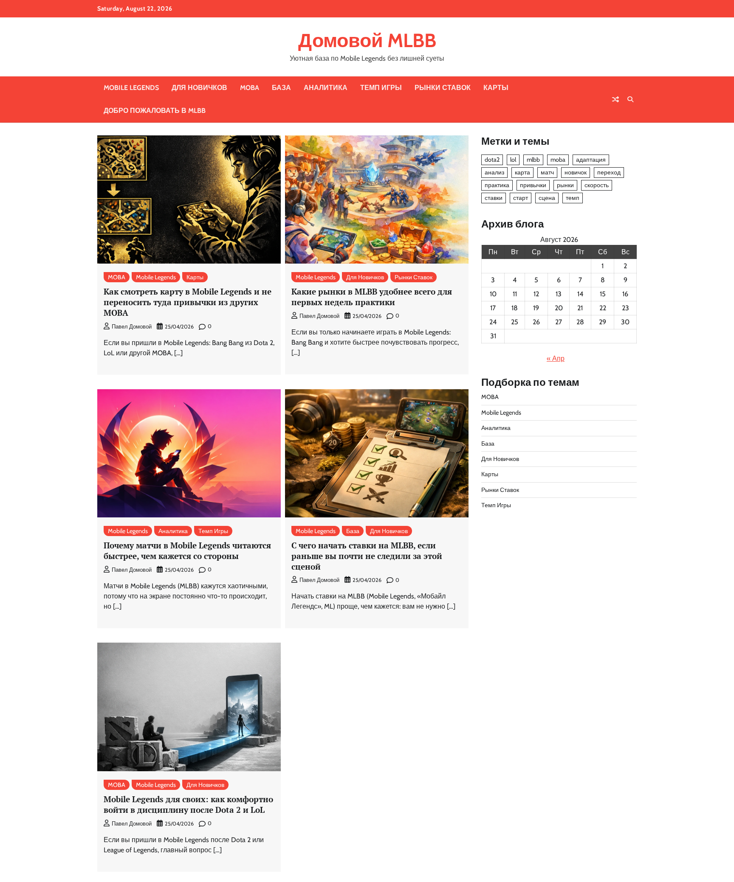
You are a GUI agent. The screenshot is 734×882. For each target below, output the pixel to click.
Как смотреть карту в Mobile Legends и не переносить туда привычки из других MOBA (187, 302)
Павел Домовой (132, 326)
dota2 (492, 159)
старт (520, 198)
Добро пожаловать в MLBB (155, 111)
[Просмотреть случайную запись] (615, 99)
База (281, 88)
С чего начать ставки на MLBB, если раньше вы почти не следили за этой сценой (366, 556)
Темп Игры (381, 88)
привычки (533, 185)
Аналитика (325, 88)
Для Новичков (199, 88)
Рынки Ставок (443, 88)
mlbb (533, 159)
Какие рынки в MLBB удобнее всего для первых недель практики (371, 296)
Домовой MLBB (367, 40)
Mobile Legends (131, 88)
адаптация (591, 159)
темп (572, 198)
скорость (596, 185)
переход (609, 172)
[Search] (630, 99)
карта (522, 172)
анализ (494, 172)
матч (547, 172)
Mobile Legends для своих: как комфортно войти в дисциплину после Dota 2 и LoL (188, 804)
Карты (495, 88)
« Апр (556, 358)
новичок (576, 172)
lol (513, 159)
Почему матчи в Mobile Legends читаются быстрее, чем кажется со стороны (187, 550)
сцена (547, 198)
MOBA (249, 88)
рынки (565, 185)
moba (557, 159)
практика (497, 185)
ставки (494, 198)
